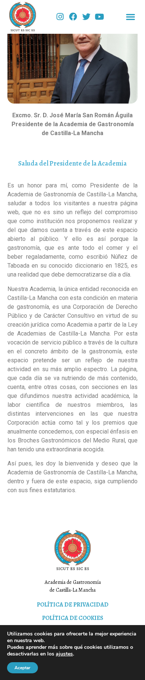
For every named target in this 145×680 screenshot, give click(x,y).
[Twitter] (86, 16)
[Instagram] (60, 16)
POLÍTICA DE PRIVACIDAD (73, 605)
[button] (130, 17)
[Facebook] (73, 16)
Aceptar (22, 668)
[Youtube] (99, 16)
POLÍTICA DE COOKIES (72, 618)
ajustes (64, 654)
